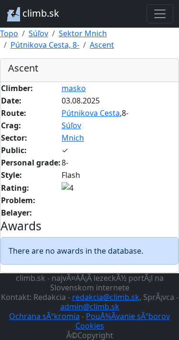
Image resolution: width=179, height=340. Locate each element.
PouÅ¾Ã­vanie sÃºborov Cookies (122, 321)
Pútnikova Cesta (91, 113)
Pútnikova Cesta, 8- (45, 45)
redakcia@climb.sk (105, 297)
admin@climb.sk (89, 306)
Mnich (73, 138)
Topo (9, 33)
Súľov (38, 33)
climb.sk (39, 13)
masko (74, 88)
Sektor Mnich (83, 33)
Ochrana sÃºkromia (44, 316)
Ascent (102, 45)
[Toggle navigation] (160, 13)
